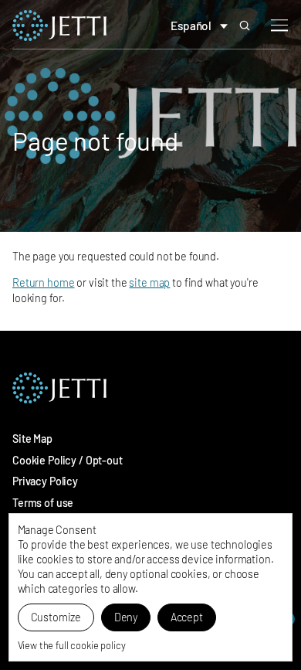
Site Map (32, 438)
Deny (125, 617)
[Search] (244, 25)
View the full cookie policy (72, 645)
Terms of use (42, 502)
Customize (56, 617)
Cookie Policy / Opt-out (67, 460)
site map (149, 282)
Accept (187, 617)
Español (191, 25)
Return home (43, 282)
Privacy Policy (45, 481)
